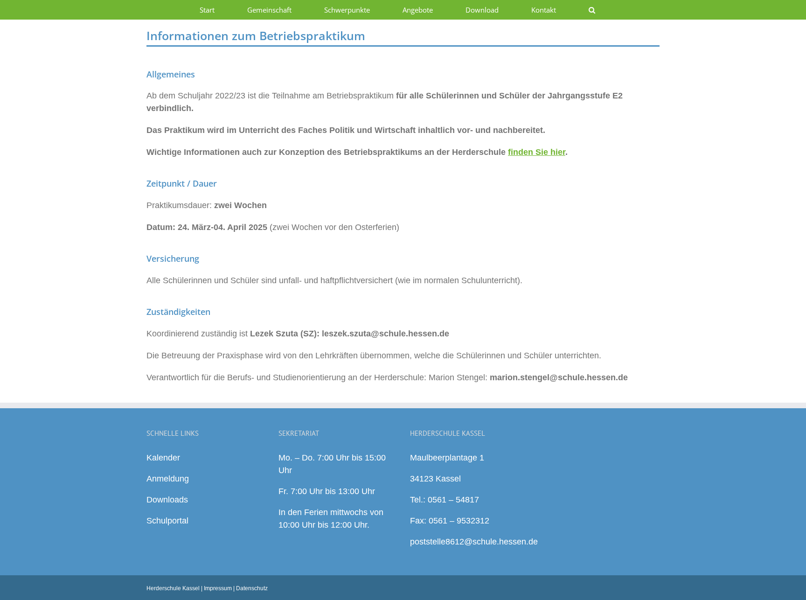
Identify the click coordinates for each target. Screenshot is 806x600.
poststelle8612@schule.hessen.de (474, 541)
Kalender (163, 457)
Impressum (218, 588)
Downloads (167, 499)
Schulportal (167, 520)
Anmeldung (167, 478)
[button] (591, 9)
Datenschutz (252, 588)
